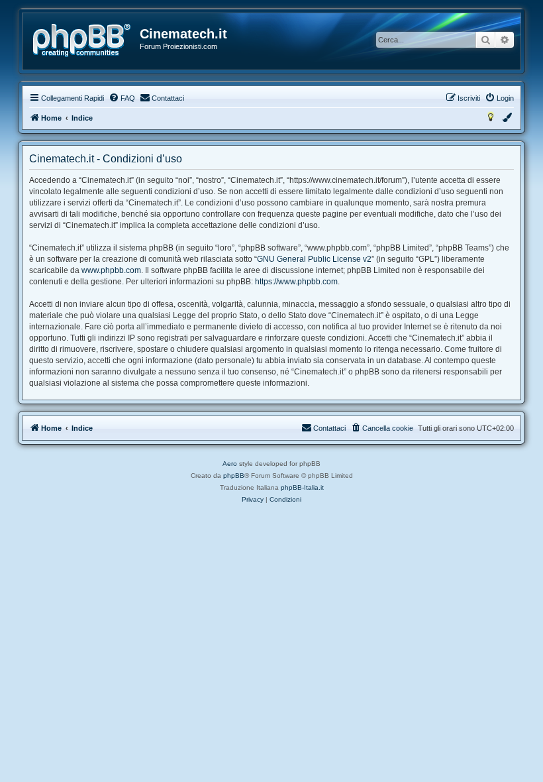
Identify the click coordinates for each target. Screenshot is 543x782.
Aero (229, 463)
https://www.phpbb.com (296, 281)
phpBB (233, 475)
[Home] (81, 40)
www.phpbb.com (111, 270)
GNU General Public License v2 (314, 259)
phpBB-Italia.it (302, 487)
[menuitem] (122, 98)
